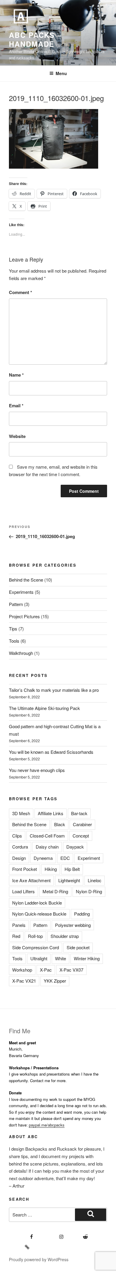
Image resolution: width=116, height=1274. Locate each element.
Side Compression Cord (35, 947)
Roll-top (35, 936)
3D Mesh (21, 813)
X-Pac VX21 (24, 981)
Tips (13, 628)
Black (59, 824)
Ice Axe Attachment (31, 880)
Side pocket (78, 947)
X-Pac (46, 970)
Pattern (16, 604)
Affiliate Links (50, 813)
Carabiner (82, 824)
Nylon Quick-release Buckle (39, 914)
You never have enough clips (37, 770)
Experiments (21, 592)
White (60, 958)
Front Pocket (24, 869)
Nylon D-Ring (89, 891)
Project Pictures (24, 616)
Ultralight (38, 958)
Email (16, 405)
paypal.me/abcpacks (47, 1125)
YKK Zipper (55, 981)
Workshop (22, 970)
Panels (19, 925)
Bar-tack (79, 813)
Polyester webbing (73, 925)
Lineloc (94, 880)
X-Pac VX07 (71, 970)
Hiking (51, 869)
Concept (81, 835)
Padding (82, 914)
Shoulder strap (65, 936)
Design (19, 858)
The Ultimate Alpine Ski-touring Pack (44, 708)
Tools (14, 641)
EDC (65, 858)
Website (17, 436)
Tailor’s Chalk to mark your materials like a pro (54, 690)
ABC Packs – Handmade (35, 39)
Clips (17, 835)
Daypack (75, 846)
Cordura (20, 846)
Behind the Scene (26, 580)
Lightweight (69, 880)
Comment (20, 292)
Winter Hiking (87, 958)
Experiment (89, 858)
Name (16, 375)
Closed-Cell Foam (47, 835)
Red (16, 936)
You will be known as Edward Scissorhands (51, 752)
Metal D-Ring (55, 891)
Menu (61, 73)
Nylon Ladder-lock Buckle (37, 902)
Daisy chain (47, 846)
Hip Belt (72, 869)
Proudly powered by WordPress (38, 1259)
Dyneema (43, 858)
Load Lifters (23, 891)
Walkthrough (21, 653)
